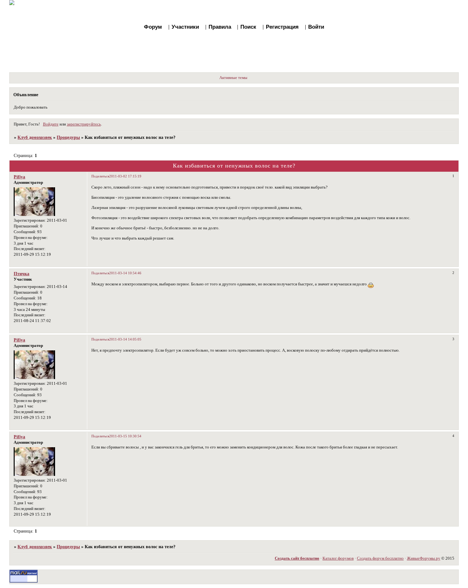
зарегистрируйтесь (84, 124)
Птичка (21, 273)
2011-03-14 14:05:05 (125, 339)
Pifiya (19, 176)
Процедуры (68, 137)
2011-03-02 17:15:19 (125, 176)
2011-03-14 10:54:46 (125, 273)
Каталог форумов (338, 558)
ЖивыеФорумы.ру (423, 558)
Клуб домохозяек (35, 137)
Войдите (51, 124)
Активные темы (233, 77)
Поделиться (100, 176)
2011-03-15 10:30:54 (125, 436)
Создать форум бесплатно (380, 558)
